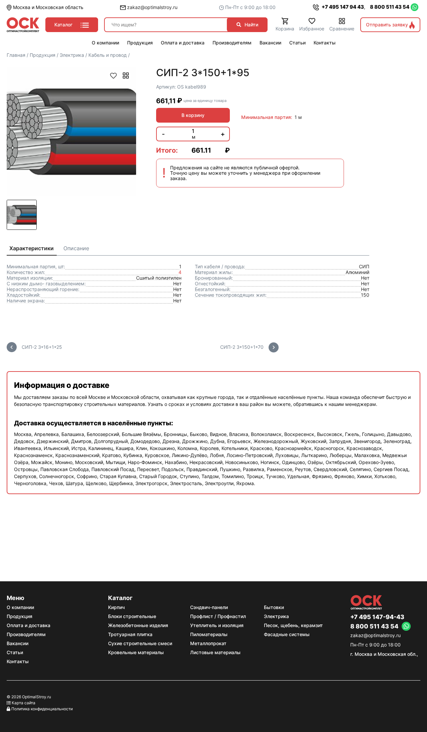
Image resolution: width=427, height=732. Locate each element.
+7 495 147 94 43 (342, 7)
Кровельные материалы (136, 652)
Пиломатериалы (209, 634)
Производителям (26, 634)
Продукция (19, 616)
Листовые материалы (215, 652)
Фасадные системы (287, 634)
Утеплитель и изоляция (217, 625)
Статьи (15, 652)
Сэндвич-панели (209, 607)
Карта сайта (23, 702)
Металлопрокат (208, 643)
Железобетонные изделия (138, 625)
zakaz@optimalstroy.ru (151, 7)
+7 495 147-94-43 (377, 617)
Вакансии (17, 643)
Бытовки (274, 607)
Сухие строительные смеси (140, 643)
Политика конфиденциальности (42, 708)
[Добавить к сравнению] (125, 75)
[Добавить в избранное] (113, 75)
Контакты (18, 661)
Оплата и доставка (28, 625)
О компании (20, 607)
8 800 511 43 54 (389, 7)
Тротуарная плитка (130, 634)
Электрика (276, 616)
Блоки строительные (132, 616)
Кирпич (116, 607)
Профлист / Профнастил (218, 616)
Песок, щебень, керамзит (293, 625)
